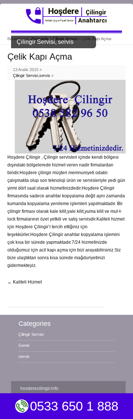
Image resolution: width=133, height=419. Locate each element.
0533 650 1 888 (74, 406)
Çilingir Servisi (25, 75)
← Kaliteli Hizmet (24, 282)
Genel (23, 345)
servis (44, 75)
